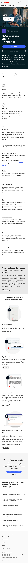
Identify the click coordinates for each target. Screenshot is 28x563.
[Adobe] (6, 2)
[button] (19, 2)
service (21, 162)
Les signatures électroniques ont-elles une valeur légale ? (12, 515)
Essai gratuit (14, 46)
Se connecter (23, 2)
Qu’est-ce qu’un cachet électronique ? (11, 510)
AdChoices (9, 560)
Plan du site (4, 560)
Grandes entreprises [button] (6, 536)
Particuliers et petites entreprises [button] (8, 533)
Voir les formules (14, 51)
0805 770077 (15, 474)
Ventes (4, 171)
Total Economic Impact (8, 145)
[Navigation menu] (2, 2)
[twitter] (7, 555)
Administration (6, 248)
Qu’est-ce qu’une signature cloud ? (10, 505)
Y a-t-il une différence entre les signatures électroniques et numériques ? (12, 500)
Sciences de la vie (7, 217)
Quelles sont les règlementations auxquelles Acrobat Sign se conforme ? (13, 526)
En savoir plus (6, 289)
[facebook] (2, 555)
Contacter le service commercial (14, 471)
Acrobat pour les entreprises (7, 5)
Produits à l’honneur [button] (6, 548)
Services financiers (7, 184)
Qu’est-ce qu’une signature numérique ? (12, 494)
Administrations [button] (5, 539)
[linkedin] (9, 555)
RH (3, 200)
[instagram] (5, 555)
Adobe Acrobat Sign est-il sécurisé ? (11, 520)
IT (2, 232)
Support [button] (3, 542)
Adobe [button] (3, 545)
